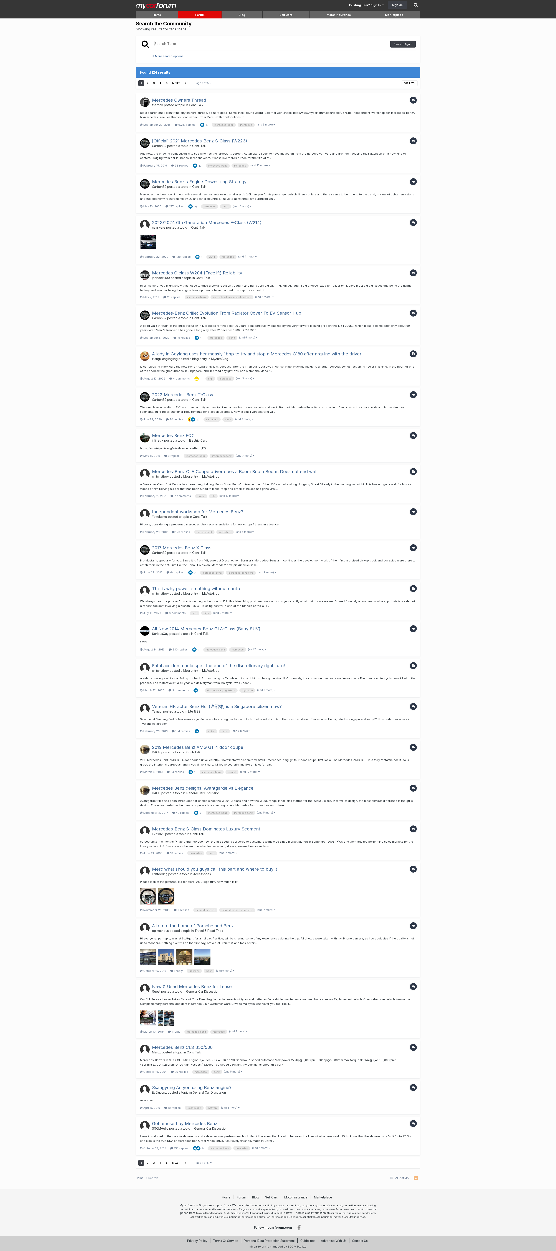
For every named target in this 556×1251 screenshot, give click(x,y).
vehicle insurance (229, 1216)
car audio (348, 1213)
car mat (183, 1209)
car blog (213, 1216)
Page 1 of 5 (202, 83)
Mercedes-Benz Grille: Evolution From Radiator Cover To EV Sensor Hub (226, 313)
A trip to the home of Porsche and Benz (193, 925)
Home (157, 15)
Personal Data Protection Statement (269, 1241)
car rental (335, 1213)
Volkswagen (253, 1213)
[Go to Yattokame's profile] (145, 514)
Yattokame (159, 516)
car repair (324, 1205)
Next (176, 83)
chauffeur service (354, 1216)
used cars (288, 1209)
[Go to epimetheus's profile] (145, 928)
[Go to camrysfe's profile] (145, 224)
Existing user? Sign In (365, 5)
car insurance (324, 1216)
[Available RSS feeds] (415, 1178)
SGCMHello (160, 1128)
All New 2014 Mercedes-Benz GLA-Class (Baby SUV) (206, 628)
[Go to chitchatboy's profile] (145, 474)
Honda (209, 1213)
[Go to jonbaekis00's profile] (145, 275)
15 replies (183, 337)
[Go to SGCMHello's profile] (145, 1126)
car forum (225, 1205)
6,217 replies (186, 124)
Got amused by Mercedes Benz (184, 1123)
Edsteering (159, 874)
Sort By (409, 83)
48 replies (182, 812)
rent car (295, 1205)
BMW (289, 1213)
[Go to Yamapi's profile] (145, 708)
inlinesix (157, 440)
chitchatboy (160, 476)
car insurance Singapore (286, 1216)
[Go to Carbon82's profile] (145, 143)
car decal (336, 1205)
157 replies (176, 206)
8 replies (173, 455)
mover (337, 1216)
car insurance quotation (256, 1216)
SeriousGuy (160, 633)
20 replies (176, 419)
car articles (313, 1209)
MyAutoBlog (219, 359)
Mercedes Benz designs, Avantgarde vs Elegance (202, 788)
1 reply (178, 970)
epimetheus (160, 930)
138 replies (183, 256)
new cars (300, 1209)
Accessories (202, 874)
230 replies (180, 649)
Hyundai (240, 1213)
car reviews (328, 1209)
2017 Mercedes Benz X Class (181, 547)
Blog (242, 15)
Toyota (200, 1213)
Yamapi (157, 711)
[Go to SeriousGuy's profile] (145, 631)
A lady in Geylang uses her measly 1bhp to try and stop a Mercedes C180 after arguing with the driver (256, 353)
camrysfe (158, 227)
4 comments (181, 378)
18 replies (176, 853)
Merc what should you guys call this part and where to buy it (214, 869)
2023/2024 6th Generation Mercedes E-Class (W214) (206, 222)
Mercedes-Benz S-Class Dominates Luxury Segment (206, 829)
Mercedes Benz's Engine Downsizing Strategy (199, 181)
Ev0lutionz (159, 1092)
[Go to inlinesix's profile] (145, 437)
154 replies (182, 731)
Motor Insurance (339, 15)
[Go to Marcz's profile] (145, 1049)
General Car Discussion (203, 793)
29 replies (181, 1071)
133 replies (181, 1148)
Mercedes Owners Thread (179, 100)
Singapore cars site (250, 1209)
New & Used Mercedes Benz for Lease (192, 986)
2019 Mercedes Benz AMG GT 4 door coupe (197, 747)
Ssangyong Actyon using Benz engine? (192, 1087)
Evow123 (158, 834)
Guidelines (307, 1241)
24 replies (177, 772)
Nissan (218, 1213)
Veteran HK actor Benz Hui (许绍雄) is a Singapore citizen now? (217, 706)
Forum (200, 15)
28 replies (173, 297)
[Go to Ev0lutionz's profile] (145, 1089)
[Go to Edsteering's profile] (145, 871)
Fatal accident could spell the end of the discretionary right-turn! (218, 665)
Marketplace (394, 15)
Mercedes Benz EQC (173, 435)
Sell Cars (286, 15)
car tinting (269, 1205)
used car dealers (365, 1213)
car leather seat (352, 1205)
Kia (232, 1213)
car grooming (310, 1205)
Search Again (403, 44)
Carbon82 (159, 146)
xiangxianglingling (165, 359)
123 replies (182, 532)
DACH (156, 752)
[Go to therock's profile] (145, 102)
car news (343, 1209)
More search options (168, 56)
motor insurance (201, 1209)
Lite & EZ (194, 711)
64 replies (176, 572)
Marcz (156, 1052)
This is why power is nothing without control (197, 588)
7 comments (182, 496)
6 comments (177, 613)
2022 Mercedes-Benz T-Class (182, 394)
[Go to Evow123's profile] (145, 831)
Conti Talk (196, 105)
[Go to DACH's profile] (145, 749)
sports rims (283, 1205)
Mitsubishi (277, 1213)
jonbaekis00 (161, 278)
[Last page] (186, 83)
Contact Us (360, 1241)
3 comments (180, 690)
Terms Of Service (225, 1241)
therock (157, 105)
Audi (226, 1213)
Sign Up (397, 5)
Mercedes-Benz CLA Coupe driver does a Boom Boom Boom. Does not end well (234, 471)
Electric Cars (198, 440)
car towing (369, 1205)
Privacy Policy (197, 1241)
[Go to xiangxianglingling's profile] (145, 356)
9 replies (183, 910)
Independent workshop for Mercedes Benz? (197, 511)
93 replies (181, 165)
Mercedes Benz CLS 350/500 (182, 1047)
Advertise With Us (333, 1241)
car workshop (198, 1216)
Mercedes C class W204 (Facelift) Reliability (197, 273)
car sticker (308, 1216)
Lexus (265, 1213)
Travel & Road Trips (209, 930)
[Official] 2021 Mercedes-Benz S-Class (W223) (199, 141)
